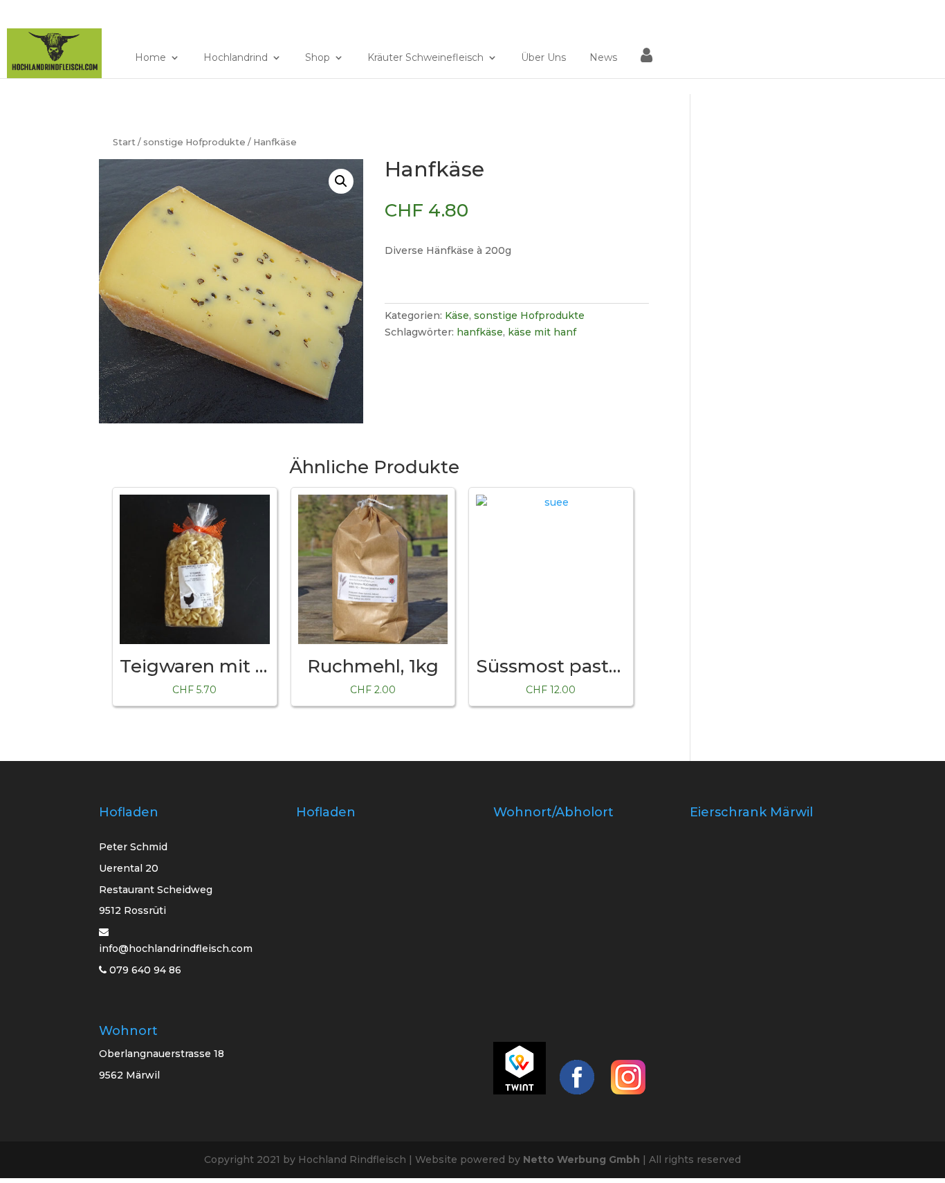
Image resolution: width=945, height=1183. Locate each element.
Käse (457, 315)
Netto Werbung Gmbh (581, 1159)
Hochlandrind (235, 58)
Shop (317, 58)
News (603, 58)
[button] (341, 181)
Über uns (543, 58)
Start (124, 142)
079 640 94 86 (144, 970)
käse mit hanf (542, 332)
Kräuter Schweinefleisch (425, 58)
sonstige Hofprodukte (194, 142)
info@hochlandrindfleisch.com (176, 948)
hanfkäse (480, 332)
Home (150, 58)
